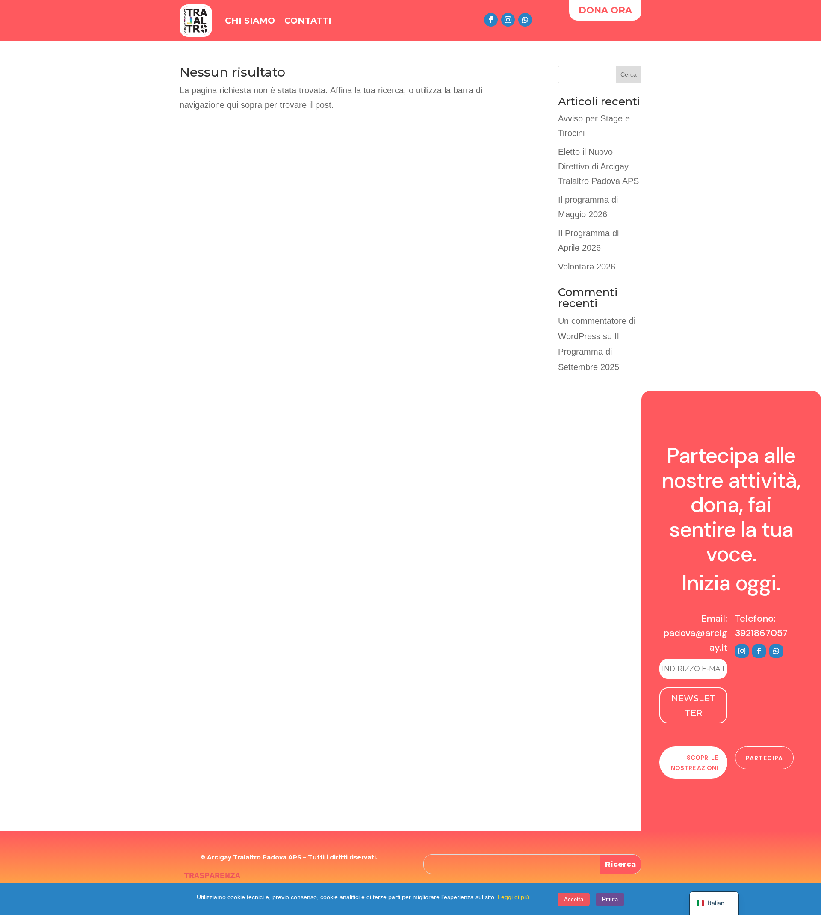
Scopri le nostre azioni (694, 763)
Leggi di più (513, 897)
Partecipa (764, 758)
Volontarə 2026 (586, 266)
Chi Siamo (250, 20)
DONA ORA (605, 10)
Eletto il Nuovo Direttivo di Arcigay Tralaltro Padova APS (598, 166)
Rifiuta (610, 899)
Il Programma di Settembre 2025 (588, 352)
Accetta (573, 899)
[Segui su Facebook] (491, 20)
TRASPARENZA (212, 876)
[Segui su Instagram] (508, 20)
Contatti (307, 20)
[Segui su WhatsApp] (525, 20)
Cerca (628, 74)
